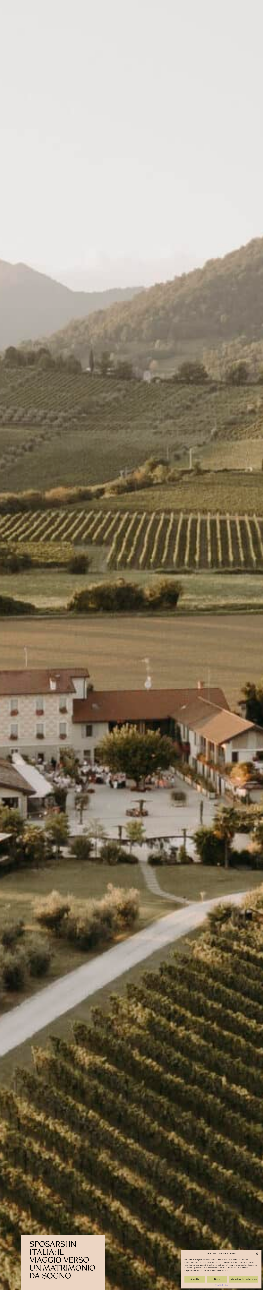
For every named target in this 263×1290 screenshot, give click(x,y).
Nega (217, 1279)
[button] (256, 1253)
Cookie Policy (221, 1285)
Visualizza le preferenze (244, 1279)
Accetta (194, 1279)
